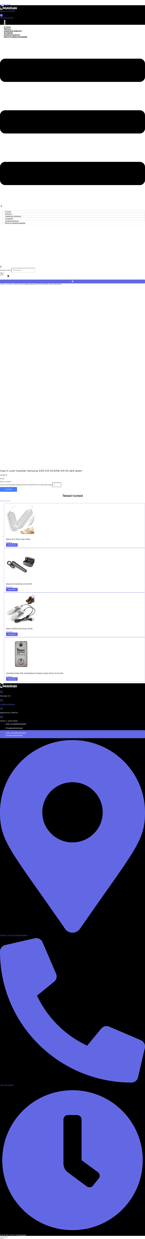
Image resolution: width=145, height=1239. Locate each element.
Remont (7, 29)
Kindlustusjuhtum (12, 35)
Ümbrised (9, 284)
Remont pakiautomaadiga (15, 37)
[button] (72, 123)
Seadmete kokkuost (13, 31)
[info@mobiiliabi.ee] (1, 701)
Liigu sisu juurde (5, 4)
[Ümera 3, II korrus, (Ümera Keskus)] (72, 932)
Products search (5, 270)
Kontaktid (8, 33)
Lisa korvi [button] (12, 545)
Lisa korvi (8, 489)
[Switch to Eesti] (6, 22)
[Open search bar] (1, 267)
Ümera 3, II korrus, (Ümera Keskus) (14, 935)
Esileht (2, 284)
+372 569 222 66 (6, 18)
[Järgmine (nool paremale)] (3, 1238)
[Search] (1, 274)
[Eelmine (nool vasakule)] (1, 1238)
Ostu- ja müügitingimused (16, 724)
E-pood (7, 27)
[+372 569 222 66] (1, 16)
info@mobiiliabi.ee (7, 704)
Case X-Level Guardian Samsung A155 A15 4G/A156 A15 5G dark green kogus (26, 484)
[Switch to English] (7, 20)
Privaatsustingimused (14, 728)
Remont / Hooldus (7, 11)
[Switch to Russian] (7, 24)
